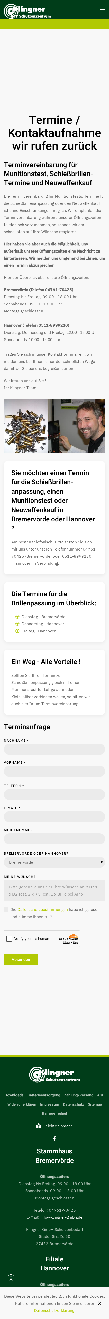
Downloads (14, 1095)
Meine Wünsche (20, 876)
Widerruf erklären (21, 1104)
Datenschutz (73, 1104)
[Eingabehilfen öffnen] (11, 1277)
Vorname (15, 762)
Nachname (16, 740)
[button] (102, 9)
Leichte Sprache (58, 1125)
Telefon (14, 785)
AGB (101, 1095)
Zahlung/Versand (78, 1095)
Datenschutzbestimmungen (42, 909)
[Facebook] (54, 1138)
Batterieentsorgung (43, 1095)
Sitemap (95, 1104)
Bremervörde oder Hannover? (36, 853)
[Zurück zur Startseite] (27, 12)
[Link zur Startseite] (54, 1074)
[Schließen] (99, 1303)
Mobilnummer (18, 830)
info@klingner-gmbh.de (61, 1217)
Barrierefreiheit (54, 1113)
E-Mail (12, 808)
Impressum (49, 1104)
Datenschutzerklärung (54, 1310)
